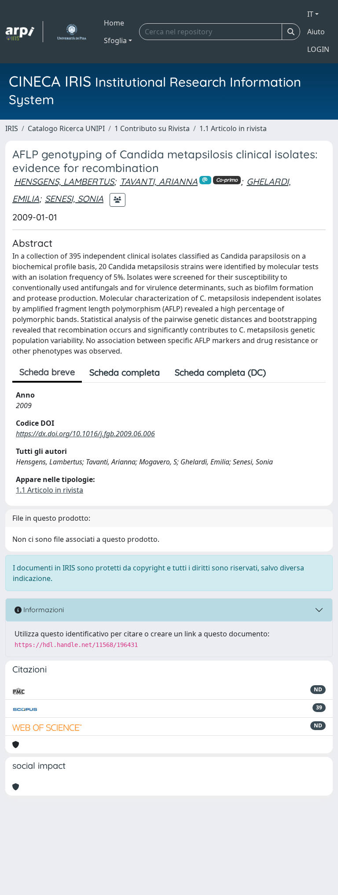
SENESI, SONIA (74, 198)
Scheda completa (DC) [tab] (220, 372)
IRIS (11, 128)
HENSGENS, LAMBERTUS (64, 181)
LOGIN (318, 49)
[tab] (280, 372)
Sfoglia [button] (115, 40)
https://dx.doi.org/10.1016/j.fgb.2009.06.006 (85, 433)
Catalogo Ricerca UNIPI (66, 128)
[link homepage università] (71, 31)
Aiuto (316, 32)
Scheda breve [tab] (47, 371)
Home (114, 23)
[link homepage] (24, 31)
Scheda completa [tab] (124, 372)
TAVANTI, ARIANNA (159, 181)
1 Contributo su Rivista (152, 128)
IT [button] (310, 14)
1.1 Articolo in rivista (233, 128)
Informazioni (43, 609)
